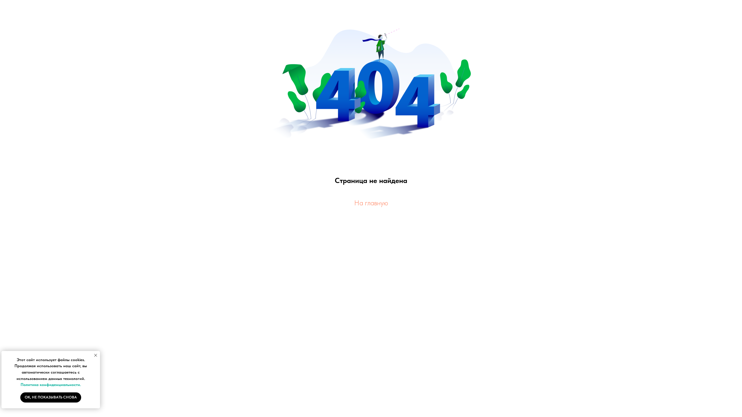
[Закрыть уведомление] (96, 355)
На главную (371, 203)
